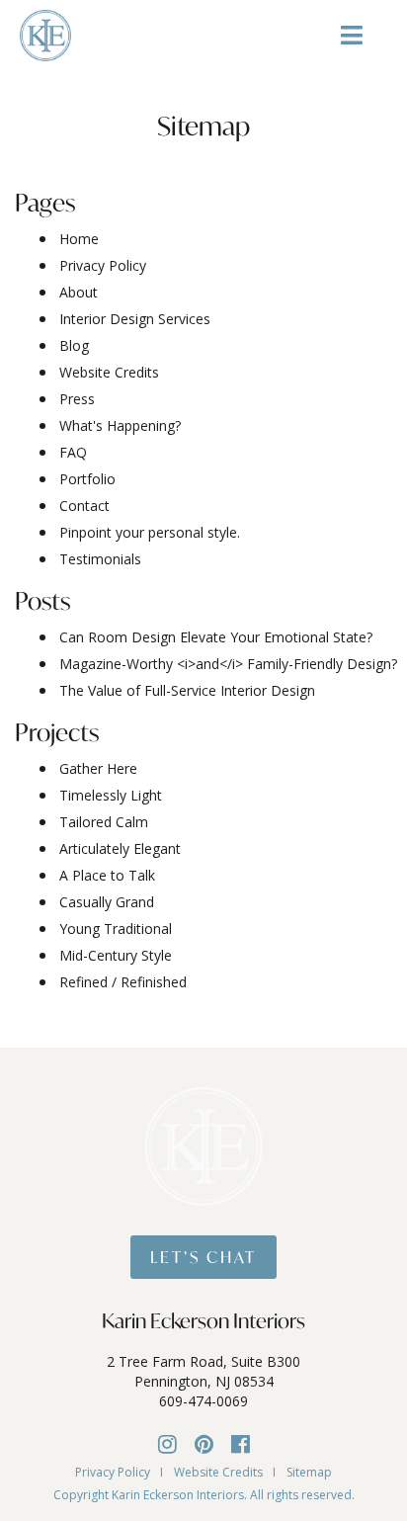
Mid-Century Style (115, 955)
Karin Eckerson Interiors (203, 1321)
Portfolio (87, 478)
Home (79, 238)
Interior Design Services (134, 318)
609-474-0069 (203, 1401)
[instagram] (167, 1443)
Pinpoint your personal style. (149, 532)
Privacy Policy (102, 265)
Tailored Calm (103, 821)
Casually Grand (106, 901)
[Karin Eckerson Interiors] (45, 34)
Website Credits (109, 372)
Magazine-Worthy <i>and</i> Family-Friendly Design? (228, 663)
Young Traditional (115, 928)
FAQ (73, 452)
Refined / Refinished (123, 981)
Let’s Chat (203, 1256)
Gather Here (98, 768)
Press (77, 398)
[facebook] (240, 1443)
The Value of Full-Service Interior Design (187, 690)
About (78, 292)
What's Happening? (120, 425)
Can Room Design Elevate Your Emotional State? (215, 637)
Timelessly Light (110, 795)
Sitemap (309, 1472)
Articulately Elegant (120, 848)
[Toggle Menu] (352, 42)
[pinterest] (204, 1443)
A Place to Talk (107, 875)
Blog (74, 345)
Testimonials (100, 558)
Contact (84, 505)
